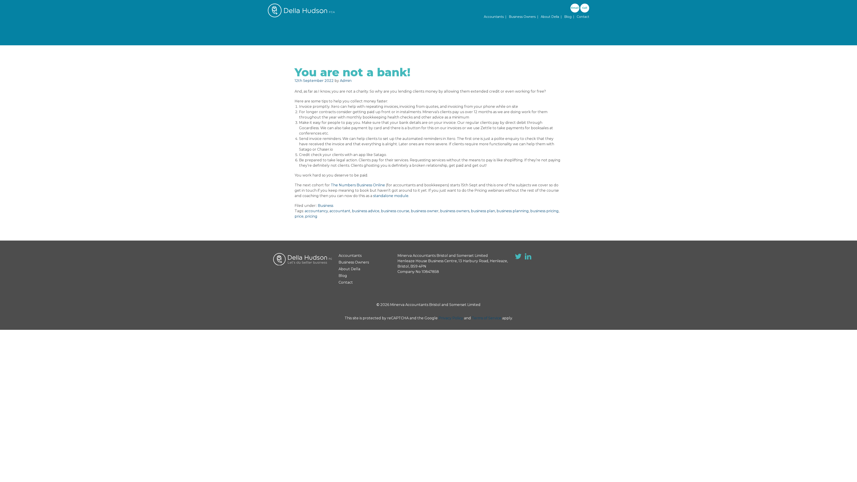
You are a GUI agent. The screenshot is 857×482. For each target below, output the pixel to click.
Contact (583, 17)
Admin (346, 81)
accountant (339, 211)
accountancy (316, 211)
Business (325, 206)
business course (395, 211)
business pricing (544, 211)
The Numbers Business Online (358, 185)
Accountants (494, 17)
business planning (513, 211)
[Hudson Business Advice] (301, 16)
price (299, 216)
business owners (454, 211)
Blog (568, 17)
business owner (425, 211)
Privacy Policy (451, 318)
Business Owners (522, 17)
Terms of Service (486, 318)
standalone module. (391, 196)
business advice (365, 211)
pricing (311, 216)
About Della (550, 17)
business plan (483, 211)
